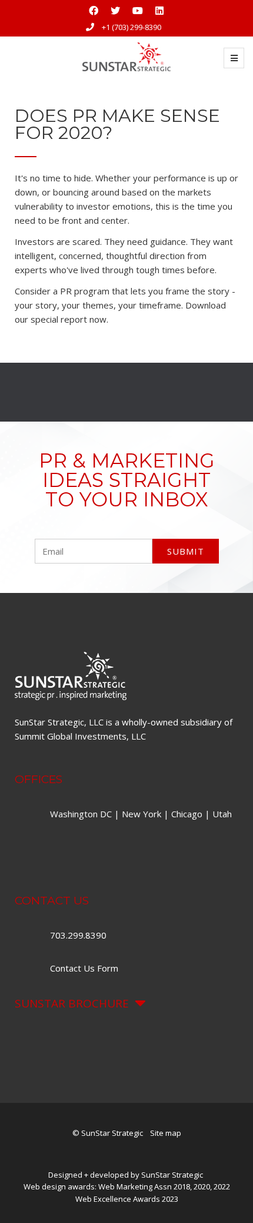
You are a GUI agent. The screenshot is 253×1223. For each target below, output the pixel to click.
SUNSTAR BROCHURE (72, 1003)
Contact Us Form (84, 968)
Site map (165, 1133)
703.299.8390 (79, 935)
